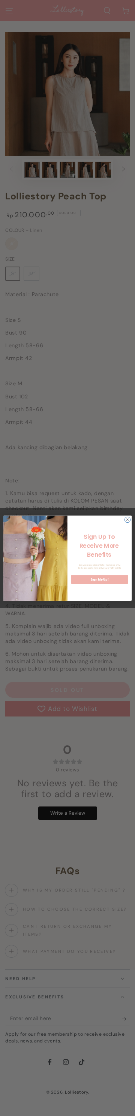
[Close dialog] (127, 519)
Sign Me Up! (99, 579)
